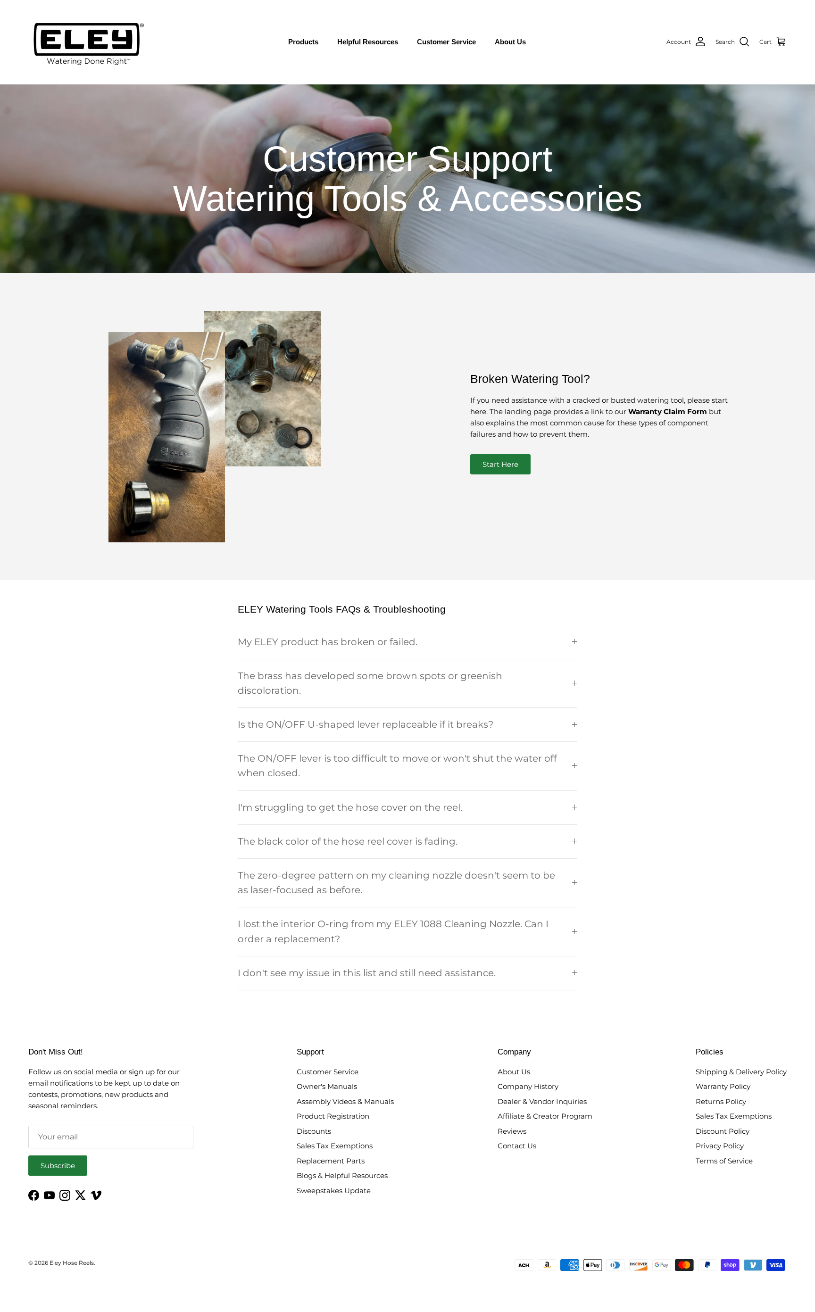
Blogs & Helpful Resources (342, 1175)
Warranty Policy (723, 1086)
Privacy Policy (720, 1145)
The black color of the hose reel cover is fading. (347, 841)
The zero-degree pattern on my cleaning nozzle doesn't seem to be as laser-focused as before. (396, 883)
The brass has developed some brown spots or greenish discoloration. (370, 683)
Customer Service (446, 42)
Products (303, 42)
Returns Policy (721, 1101)
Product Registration (333, 1116)
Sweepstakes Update (334, 1190)
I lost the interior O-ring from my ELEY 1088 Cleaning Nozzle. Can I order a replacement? (393, 931)
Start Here (500, 464)
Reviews (512, 1131)
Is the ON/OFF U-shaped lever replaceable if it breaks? (365, 724)
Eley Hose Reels (72, 1262)
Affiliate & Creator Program (545, 1116)
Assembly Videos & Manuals (345, 1101)
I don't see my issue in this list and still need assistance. (367, 973)
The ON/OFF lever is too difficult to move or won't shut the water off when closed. (397, 766)
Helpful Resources (367, 42)
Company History (528, 1086)
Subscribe (58, 1165)
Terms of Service (724, 1160)
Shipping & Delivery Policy (741, 1071)
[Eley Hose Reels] (87, 42)
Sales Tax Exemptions (335, 1145)
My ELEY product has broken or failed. (327, 642)
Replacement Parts (331, 1160)
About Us (510, 42)
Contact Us (517, 1145)
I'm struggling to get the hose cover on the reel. (350, 807)
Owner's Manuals (327, 1086)
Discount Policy (722, 1131)
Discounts (314, 1131)
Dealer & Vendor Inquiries (542, 1101)
